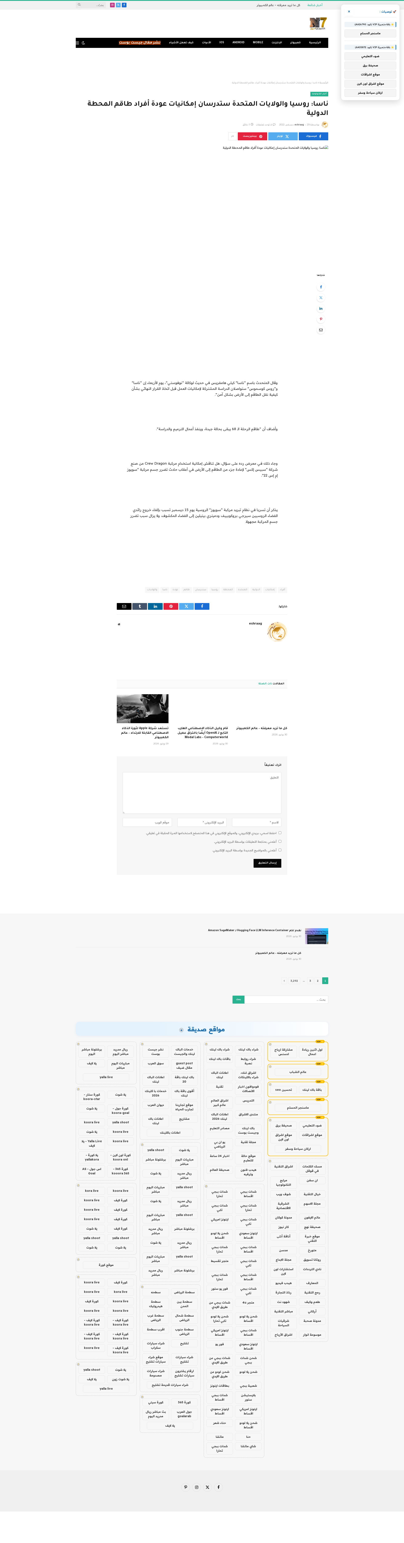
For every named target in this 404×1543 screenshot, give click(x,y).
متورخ (312, 1250)
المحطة (228, 590)
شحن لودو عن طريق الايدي (219, 1374)
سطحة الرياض (184, 1292)
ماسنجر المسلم (298, 1107)
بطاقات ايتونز (219, 1386)
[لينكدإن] (321, 308)
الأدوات (206, 42)
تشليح (184, 1343)
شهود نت (283, 1302)
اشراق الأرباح (283, 1335)
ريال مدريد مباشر (184, 1175)
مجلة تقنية (248, 1142)
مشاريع (184, 1119)
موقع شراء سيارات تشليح (156, 1359)
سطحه (156, 1292)
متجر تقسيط (220, 1261)
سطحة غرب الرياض (155, 1318)
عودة (175, 590)
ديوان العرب (156, 1105)
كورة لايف (120, 1200)
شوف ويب (283, 1194)
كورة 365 (184, 1402)
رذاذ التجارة (283, 1292)
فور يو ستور (219, 1289)
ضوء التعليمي (312, 1125)
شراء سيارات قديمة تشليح (170, 1385)
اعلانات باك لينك (155, 1121)
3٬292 (294, 980)
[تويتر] (321, 297)
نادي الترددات (312, 1269)
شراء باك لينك (248, 1049)
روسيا (214, 590)
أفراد (282, 590)
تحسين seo (283, 1090)
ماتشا (220, 1437)
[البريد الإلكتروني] (321, 330)
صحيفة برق (283, 1125)
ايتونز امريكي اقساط (220, 1332)
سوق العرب (156, 1063)
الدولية (256, 590)
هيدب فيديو (283, 1283)
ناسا (164, 590)
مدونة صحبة (312, 1321)
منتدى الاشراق (248, 1114)
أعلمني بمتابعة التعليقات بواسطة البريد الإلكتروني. (245, 842)
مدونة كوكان (283, 1217)
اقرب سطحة (156, 1329)
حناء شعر (219, 1423)
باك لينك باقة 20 (184, 1079)
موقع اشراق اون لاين (283, 1137)
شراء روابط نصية (248, 1061)
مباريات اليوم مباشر (184, 1162)
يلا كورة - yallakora (92, 1157)
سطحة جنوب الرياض (184, 1331)
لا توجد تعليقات (264, 125)
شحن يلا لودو (248, 1372)
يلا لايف (170, 1425)
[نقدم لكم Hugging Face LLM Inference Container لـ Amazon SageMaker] (316, 936)
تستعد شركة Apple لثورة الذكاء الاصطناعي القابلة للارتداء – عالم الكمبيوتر (145, 733)
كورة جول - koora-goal (120, 1111)
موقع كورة (106, 1265)
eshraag (299, 125)
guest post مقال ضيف (184, 1065)
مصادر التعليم (220, 1128)
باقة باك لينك (312, 1090)
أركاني (312, 1311)
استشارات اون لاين (283, 1271)
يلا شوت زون (120, 1379)
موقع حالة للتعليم (248, 1158)
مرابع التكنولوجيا (283, 1182)
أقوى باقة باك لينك (184, 1093)
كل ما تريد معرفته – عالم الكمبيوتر (278, 5)
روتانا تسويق (312, 1260)
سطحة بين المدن (184, 1304)
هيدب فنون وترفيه (248, 1172)
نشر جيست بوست (155, 1052)
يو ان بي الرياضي (219, 1144)
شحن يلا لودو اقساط (220, 1235)
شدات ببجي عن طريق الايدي (219, 1305)
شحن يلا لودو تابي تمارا (220, 1318)
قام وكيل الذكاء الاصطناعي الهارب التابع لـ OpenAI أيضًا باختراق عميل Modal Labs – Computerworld (203, 733)
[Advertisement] (202, 64)
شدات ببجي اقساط (248, 1194)
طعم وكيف (312, 1302)
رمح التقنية (312, 1292)
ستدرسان (200, 590)
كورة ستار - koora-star (91, 1097)
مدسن (283, 1250)
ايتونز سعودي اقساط (248, 1235)
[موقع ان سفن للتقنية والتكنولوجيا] (318, 23)
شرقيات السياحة (283, 1323)
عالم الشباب (297, 1072)
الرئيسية (315, 42)
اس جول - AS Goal (91, 1171)
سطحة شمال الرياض (184, 1318)
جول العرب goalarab (184, 1414)
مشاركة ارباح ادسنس (283, 1052)
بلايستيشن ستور (248, 1397)
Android (239, 42)
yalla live (106, 1077)
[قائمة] (77, 43)
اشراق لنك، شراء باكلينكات (248, 1075)
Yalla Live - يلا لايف (92, 1143)
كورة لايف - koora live (120, 1322)
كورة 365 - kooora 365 (120, 1171)
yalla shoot (155, 1150)
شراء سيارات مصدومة (156, 1373)
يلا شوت (184, 1150)
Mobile (258, 42)
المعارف (312, 1283)
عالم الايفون (312, 1217)
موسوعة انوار (312, 1335)
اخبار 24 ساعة (219, 1156)
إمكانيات (270, 590)
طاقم (186, 590)
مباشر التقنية (283, 1311)
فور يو (219, 1344)
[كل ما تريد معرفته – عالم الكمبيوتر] (261, 708)
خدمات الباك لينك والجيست (184, 1052)
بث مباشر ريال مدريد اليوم (156, 1414)
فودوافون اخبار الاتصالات (248, 1089)
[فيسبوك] (321, 287)
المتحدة (242, 590)
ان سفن (312, 1180)
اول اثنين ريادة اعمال (312, 1052)
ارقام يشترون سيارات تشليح (184, 1373)
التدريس (248, 1100)
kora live (91, 1191)
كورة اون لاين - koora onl (120, 1157)
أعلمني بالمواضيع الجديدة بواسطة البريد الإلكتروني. (244, 850)
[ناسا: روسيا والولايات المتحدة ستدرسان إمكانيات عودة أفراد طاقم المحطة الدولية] (202, 206)
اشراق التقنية (283, 1166)
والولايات (152, 590)
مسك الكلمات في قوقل (312, 1168)
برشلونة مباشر (156, 1159)
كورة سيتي (155, 1402)
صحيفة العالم (219, 1170)
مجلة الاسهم (312, 1203)
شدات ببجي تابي (219, 1208)
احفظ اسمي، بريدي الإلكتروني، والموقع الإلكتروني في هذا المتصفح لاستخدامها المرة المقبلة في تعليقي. (211, 833)
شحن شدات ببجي (248, 1360)
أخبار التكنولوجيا (319, 94)
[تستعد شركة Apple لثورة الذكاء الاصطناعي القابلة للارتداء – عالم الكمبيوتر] (143, 708)
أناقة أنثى (283, 1236)
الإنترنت (277, 42)
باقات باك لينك (219, 1059)
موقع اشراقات (312, 1135)
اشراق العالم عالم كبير (219, 1103)
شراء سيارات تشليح (184, 1359)
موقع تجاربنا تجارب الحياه (184, 1107)
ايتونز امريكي (220, 1219)
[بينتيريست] (321, 319)
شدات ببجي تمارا (219, 1194)
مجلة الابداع (283, 1260)
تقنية (219, 1086)
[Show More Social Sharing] (232, 136)
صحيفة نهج (312, 1227)
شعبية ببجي (248, 1386)
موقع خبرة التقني (312, 1238)
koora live (92, 1122)
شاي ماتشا (248, 1446)
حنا (248, 1437)
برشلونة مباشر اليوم (92, 1052)
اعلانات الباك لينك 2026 (219, 1116)
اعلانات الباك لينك (219, 1075)
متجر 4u (248, 1302)
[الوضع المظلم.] (83, 43)
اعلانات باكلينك (170, 1132)
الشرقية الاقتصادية (283, 1206)
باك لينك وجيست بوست (248, 1130)
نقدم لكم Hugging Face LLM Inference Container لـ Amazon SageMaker (254, 930)
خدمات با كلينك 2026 (155, 1093)
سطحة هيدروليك (155, 1304)
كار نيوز (283, 1227)
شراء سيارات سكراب (156, 1345)
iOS (221, 42)
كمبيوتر (295, 42)
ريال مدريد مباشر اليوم (121, 1052)
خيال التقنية (312, 1194)
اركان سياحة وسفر (298, 1149)
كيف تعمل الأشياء (181, 42)
